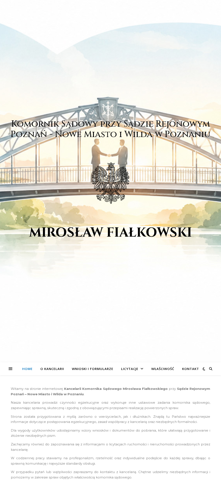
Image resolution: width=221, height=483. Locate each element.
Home (27, 369)
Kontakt (190, 369)
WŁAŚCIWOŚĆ (162, 369)
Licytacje (129, 369)
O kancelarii (52, 369)
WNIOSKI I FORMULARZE (92, 369)
